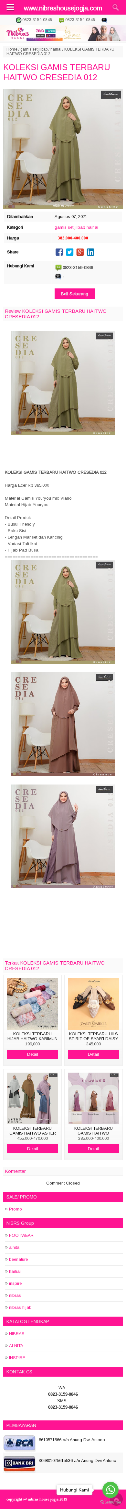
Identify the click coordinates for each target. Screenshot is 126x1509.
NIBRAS (17, 1333)
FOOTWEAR (21, 1235)
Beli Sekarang (74, 293)
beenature (18, 1259)
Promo (15, 1209)
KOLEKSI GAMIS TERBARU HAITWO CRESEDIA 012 (56, 72)
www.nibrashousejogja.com (63, 8)
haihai (55, 49)
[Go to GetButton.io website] (110, 1502)
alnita (14, 1247)
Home (11, 49)
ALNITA (16, 1345)
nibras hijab (20, 1307)
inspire (15, 1283)
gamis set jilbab (33, 49)
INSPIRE (17, 1357)
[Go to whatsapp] (110, 1490)
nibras (15, 1295)
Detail (32, 1054)
